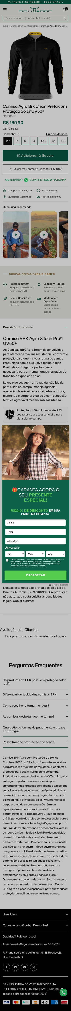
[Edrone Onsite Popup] (35, 505)
